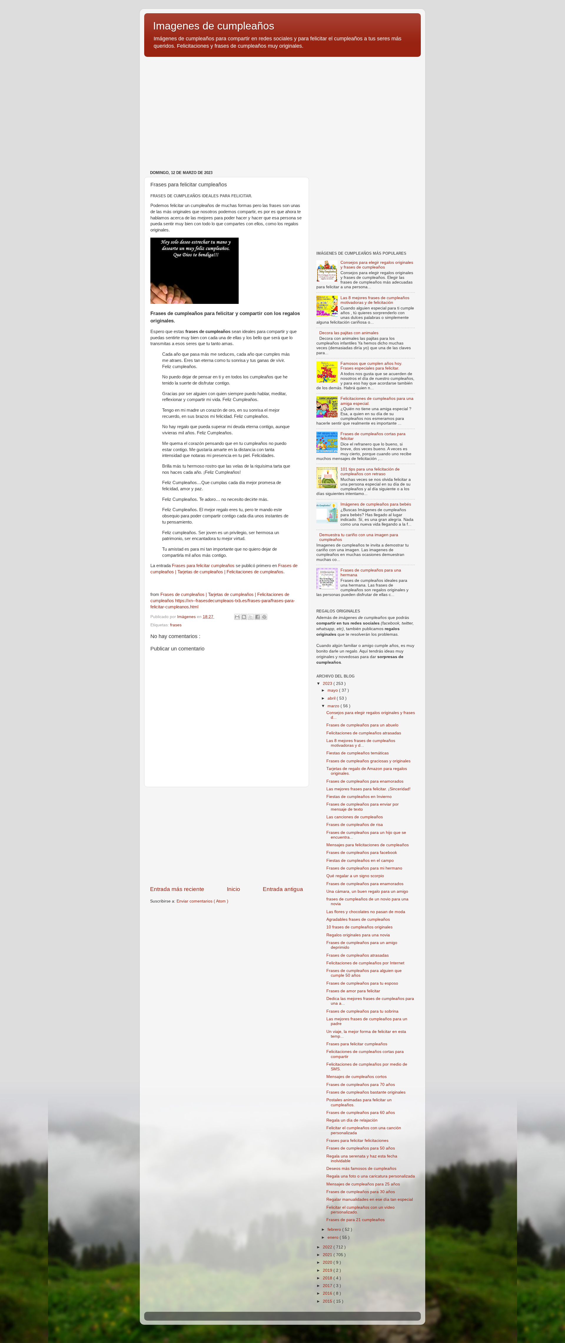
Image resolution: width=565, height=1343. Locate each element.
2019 (328, 1270)
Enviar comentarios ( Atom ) (202, 901)
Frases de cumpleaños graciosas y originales (368, 761)
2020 (328, 1262)
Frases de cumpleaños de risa (354, 824)
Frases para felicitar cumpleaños (203, 565)
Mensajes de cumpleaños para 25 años (363, 1184)
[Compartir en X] (251, 617)
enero (334, 1237)
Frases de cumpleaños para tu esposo (362, 983)
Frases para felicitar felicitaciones (357, 1140)
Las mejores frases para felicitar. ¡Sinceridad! (368, 789)
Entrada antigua (283, 889)
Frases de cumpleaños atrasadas (357, 955)
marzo (334, 706)
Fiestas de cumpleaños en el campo (360, 860)
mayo (333, 690)
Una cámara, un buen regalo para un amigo (367, 891)
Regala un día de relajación (352, 1120)
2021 (328, 1255)
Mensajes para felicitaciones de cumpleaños (367, 845)
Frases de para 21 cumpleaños (355, 1220)
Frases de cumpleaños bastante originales (366, 1092)
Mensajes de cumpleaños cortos (356, 1076)
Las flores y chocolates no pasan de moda (365, 912)
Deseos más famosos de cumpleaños (361, 1168)
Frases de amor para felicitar (353, 991)
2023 (328, 683)
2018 (328, 1278)
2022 (328, 1247)
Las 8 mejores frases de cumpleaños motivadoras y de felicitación (374, 300)
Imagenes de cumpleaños (213, 26)
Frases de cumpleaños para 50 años (360, 1148)
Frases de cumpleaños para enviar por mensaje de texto (362, 806)
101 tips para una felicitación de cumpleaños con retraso (370, 471)
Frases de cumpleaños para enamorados (364, 781)
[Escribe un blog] (244, 617)
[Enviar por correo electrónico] (237, 617)
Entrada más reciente (177, 889)
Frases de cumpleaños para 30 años (360, 1192)
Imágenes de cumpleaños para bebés (375, 504)
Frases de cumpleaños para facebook (361, 852)
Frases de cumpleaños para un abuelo (362, 725)
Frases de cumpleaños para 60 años (360, 1112)
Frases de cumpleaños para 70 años (360, 1084)
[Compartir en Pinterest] (264, 617)
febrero (335, 1229)
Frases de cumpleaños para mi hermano (364, 868)
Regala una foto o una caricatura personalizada (370, 1176)
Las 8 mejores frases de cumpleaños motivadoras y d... (360, 743)
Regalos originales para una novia (358, 935)
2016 (328, 1293)
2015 (328, 1301)
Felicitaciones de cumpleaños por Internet (365, 963)
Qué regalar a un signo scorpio (355, 876)
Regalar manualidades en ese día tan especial (369, 1199)
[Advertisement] (282, 107)
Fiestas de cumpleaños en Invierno (359, 796)
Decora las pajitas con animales (348, 333)
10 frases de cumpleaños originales (359, 927)
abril (332, 698)
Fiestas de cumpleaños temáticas (357, 753)
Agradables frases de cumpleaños (358, 919)
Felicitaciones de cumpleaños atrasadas (363, 733)
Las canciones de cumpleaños (354, 817)
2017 (328, 1286)
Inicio (233, 889)
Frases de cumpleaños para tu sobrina (362, 1011)
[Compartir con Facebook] (257, 617)
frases (176, 625)
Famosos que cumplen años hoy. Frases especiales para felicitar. (371, 365)
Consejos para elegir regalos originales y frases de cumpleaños (376, 264)
